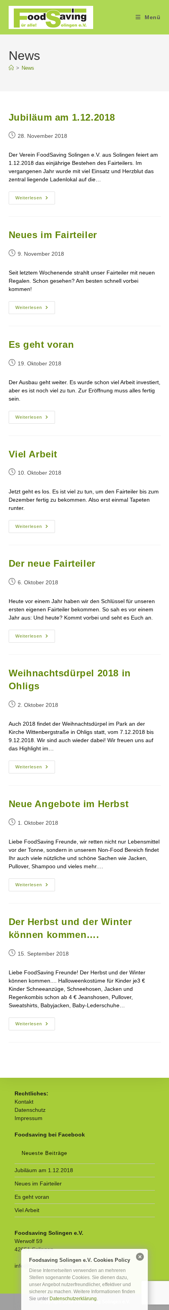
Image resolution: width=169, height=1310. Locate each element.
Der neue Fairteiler (52, 563)
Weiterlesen (35, 199)
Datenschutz (30, 1110)
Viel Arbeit (33, 454)
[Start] (11, 68)
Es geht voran (41, 344)
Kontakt (24, 1102)
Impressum (28, 1118)
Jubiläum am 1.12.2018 (62, 117)
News (28, 68)
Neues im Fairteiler (53, 234)
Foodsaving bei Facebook (50, 1134)
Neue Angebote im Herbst (69, 804)
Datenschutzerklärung (73, 1298)
